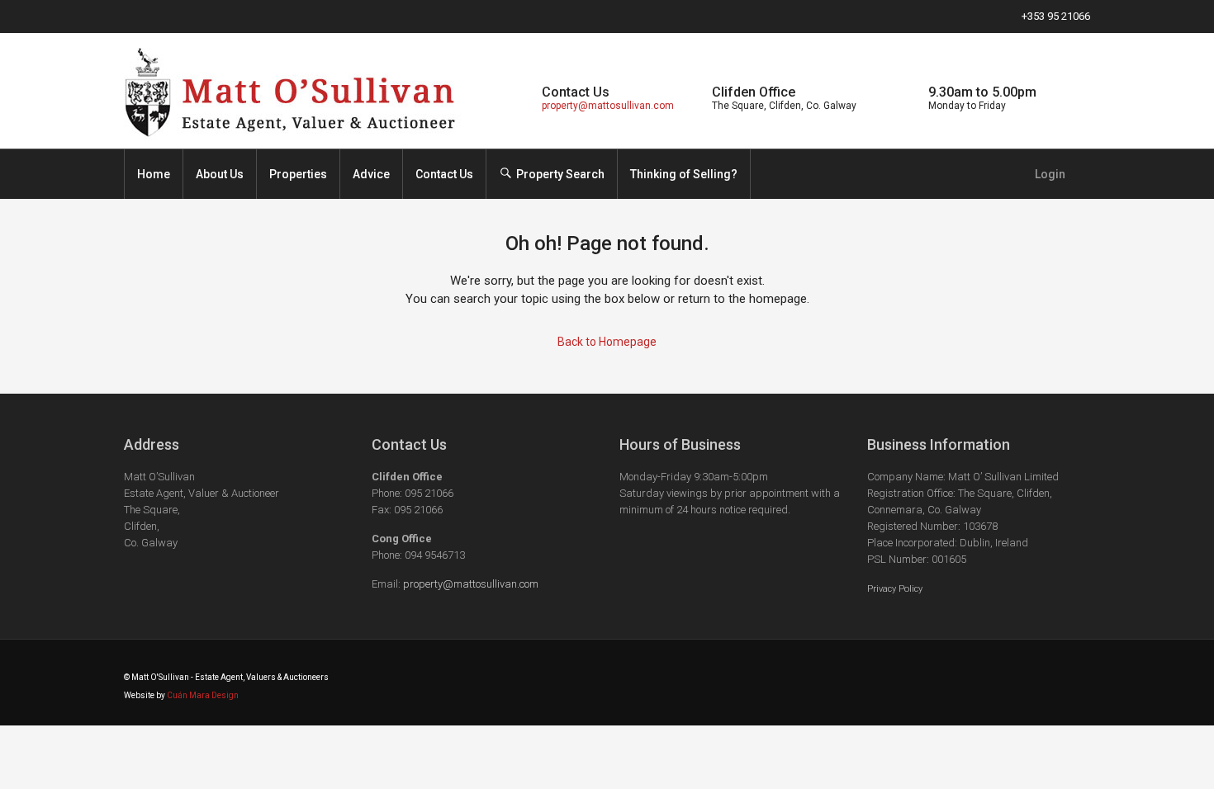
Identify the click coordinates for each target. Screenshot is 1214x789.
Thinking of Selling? (683, 174)
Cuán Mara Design (203, 695)
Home (153, 174)
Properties (298, 174)
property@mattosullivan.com (608, 105)
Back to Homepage (607, 341)
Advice (371, 174)
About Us (220, 174)
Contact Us (444, 174)
